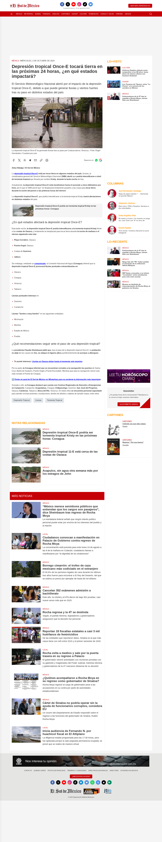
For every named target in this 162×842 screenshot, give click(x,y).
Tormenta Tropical (54, 400)
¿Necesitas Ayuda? (81, 776)
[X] (68, 4)
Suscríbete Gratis (129, 404)
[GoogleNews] (98, 782)
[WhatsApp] (24, 160)
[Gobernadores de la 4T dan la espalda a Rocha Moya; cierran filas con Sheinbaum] (113, 251)
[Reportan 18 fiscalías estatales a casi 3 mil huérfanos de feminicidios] (26, 636)
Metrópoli (28, 14)
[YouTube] (73, 4)
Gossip (75, 14)
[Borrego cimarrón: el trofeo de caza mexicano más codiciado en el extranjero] (26, 572)
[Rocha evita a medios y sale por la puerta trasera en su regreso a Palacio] (26, 660)
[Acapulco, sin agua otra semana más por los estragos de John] (26, 474)
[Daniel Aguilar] (112, 230)
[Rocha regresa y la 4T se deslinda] (26, 616)
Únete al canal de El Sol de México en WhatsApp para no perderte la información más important (57, 379)
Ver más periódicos (140, 6)
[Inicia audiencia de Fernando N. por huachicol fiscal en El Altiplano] (26, 737)
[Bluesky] (90, 4)
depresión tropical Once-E (26, 174)
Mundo (38, 14)
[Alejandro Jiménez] (112, 205)
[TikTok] (85, 4)
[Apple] (104, 782)
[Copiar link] (41, 160)
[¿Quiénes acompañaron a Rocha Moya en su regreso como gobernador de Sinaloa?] (26, 684)
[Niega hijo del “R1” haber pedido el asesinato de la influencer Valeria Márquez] (113, 262)
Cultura (83, 14)
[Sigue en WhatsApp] (96, 160)
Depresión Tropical (22, 400)
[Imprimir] (47, 160)
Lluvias (38, 400)
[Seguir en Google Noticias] (100, 160)
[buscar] (150, 14)
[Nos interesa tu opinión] (81, 761)
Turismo (119, 14)
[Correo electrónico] (35, 160)
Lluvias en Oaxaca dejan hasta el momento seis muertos (57, 361)
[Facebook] (62, 4)
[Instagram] (79, 4)
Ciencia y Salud (107, 14)
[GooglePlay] (109, 782)
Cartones (65, 14)
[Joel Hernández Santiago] (112, 193)
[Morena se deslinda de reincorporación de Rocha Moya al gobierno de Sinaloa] (113, 285)
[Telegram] (30, 160)
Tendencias (94, 14)
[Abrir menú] (11, 14)
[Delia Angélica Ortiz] (112, 218)
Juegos (128, 14)
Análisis (55, 14)
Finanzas (46, 14)
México (19, 14)
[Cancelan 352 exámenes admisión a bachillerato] (26, 595)
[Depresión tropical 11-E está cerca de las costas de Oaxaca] (26, 455)
